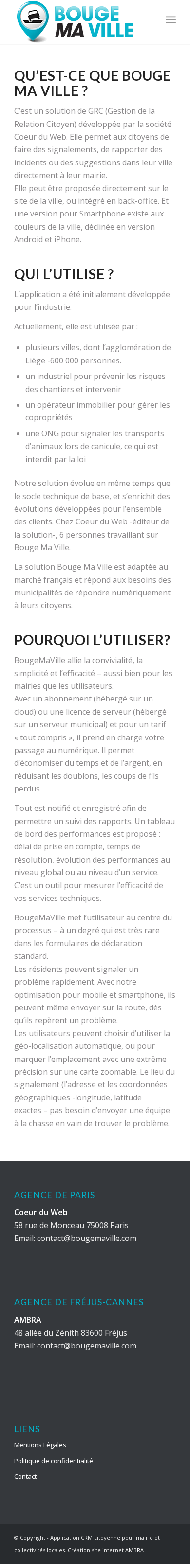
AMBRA (134, 1550)
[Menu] (171, 19)
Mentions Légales (40, 1444)
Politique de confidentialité (53, 1460)
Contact (25, 1476)
